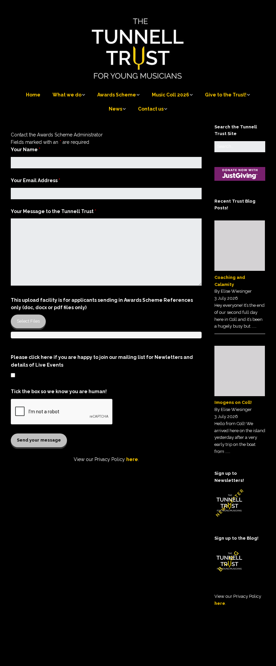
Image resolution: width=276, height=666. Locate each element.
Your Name (25, 149)
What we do (67, 94)
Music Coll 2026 (170, 94)
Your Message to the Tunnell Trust (53, 211)
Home (33, 94)
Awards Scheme (116, 94)
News (115, 109)
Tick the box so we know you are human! (59, 391)
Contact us (151, 109)
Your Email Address (35, 180)
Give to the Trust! (225, 94)
